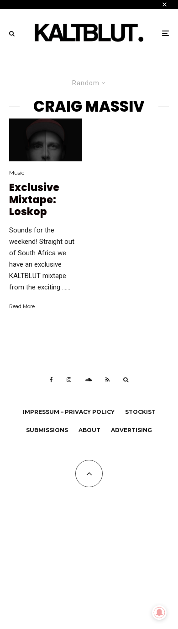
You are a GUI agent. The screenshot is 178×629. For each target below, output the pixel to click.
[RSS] (107, 379)
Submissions (47, 430)
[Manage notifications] (159, 612)
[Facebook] (51, 379)
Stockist (140, 411)
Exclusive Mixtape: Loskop (34, 200)
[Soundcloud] (88, 379)
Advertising (131, 430)
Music (16, 172)
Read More (22, 306)
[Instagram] (69, 379)
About (89, 430)
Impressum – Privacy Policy (69, 411)
